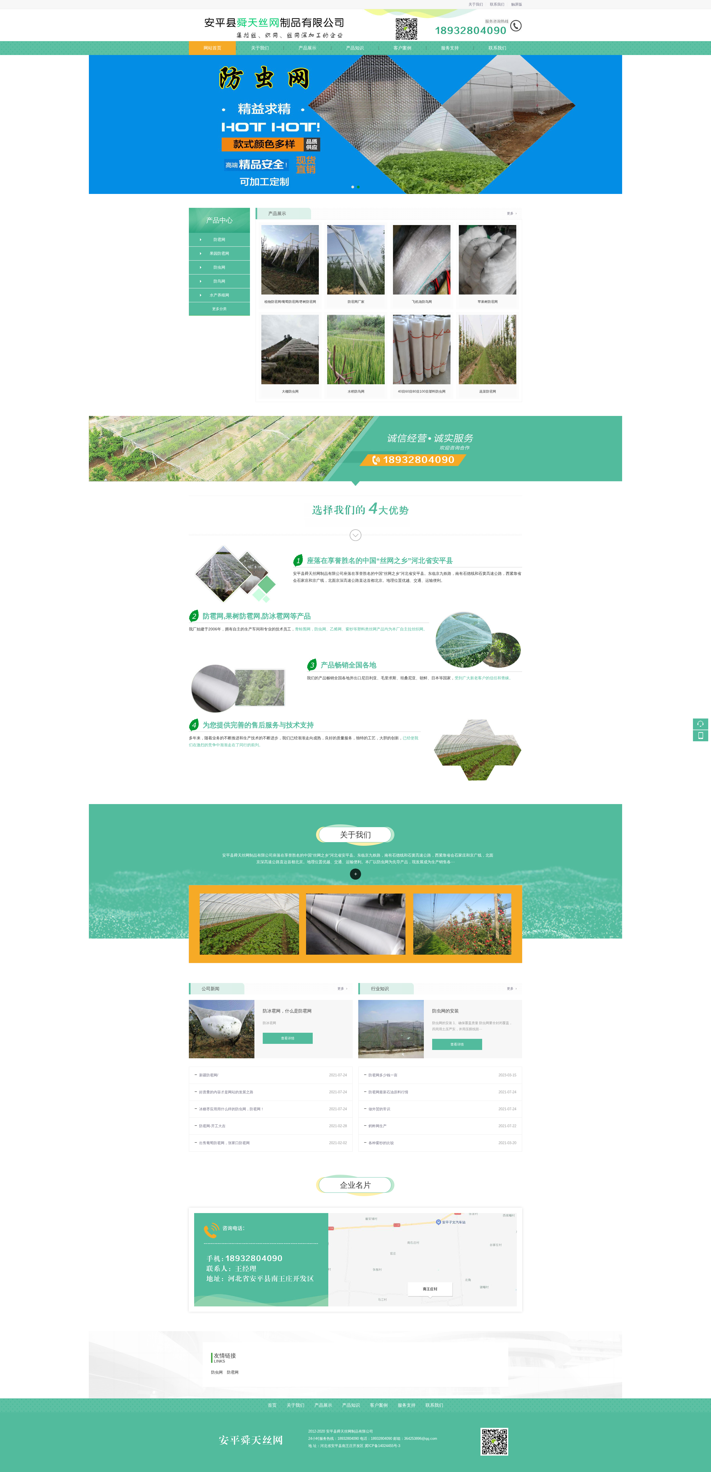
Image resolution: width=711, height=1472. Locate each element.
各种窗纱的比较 (381, 1143)
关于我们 (476, 4)
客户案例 (402, 48)
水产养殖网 (219, 295)
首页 (272, 1405)
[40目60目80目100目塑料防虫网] (421, 318)
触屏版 (516, 4)
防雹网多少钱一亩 (383, 1075)
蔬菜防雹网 (487, 391)
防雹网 (219, 239)
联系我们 (497, 4)
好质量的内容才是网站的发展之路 (226, 1092)
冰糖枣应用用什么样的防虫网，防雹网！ (231, 1109)
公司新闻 (210, 988)
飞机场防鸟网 (422, 302)
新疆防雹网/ (208, 1075)
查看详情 (355, 874)
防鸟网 (219, 281)
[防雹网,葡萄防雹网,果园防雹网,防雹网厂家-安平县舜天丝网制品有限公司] (355, 12)
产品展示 (307, 48)
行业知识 (380, 988)
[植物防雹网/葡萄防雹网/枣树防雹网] (290, 228)
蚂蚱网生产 (378, 1126)
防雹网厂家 (356, 302)
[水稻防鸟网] (356, 318)
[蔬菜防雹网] (487, 318)
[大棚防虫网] (290, 318)
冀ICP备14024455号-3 (382, 1446)
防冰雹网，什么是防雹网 (287, 1011)
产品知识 (355, 48)
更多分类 (219, 309)
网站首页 (212, 48)
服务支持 (450, 48)
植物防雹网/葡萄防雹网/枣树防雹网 (290, 302)
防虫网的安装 (445, 1011)
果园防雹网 (219, 253)
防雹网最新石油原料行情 (388, 1092)
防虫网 (219, 267)
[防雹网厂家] (356, 228)
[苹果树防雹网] (487, 228)
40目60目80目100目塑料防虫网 (421, 391)
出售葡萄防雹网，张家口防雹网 (224, 1143)
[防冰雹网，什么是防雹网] (221, 1003)
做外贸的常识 (379, 1109)
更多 (510, 213)
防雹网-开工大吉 (212, 1126)
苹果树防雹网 (488, 302)
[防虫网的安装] (391, 1003)
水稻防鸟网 (356, 391)
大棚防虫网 (290, 391)
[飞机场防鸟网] (421, 228)
